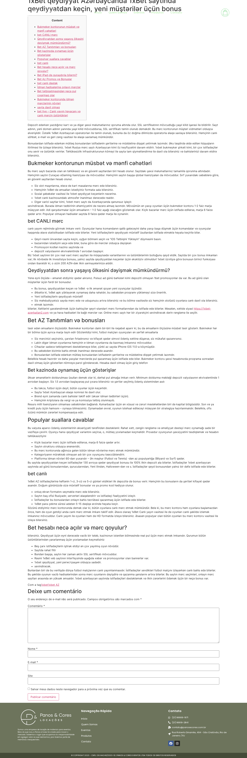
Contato (176, 12)
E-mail (33, 662)
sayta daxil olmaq (48, 107)
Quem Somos (118, 12)
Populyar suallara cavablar (54, 59)
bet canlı (42, 63)
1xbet (44, 584)
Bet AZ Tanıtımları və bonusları (56, 47)
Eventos (139, 12)
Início (98, 12)
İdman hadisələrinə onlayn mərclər (59, 87)
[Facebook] (171, 743)
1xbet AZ (53, 584)
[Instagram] (177, 743)
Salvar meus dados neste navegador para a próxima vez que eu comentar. (78, 689)
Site (30, 675)
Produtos (157, 12)
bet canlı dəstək (47, 83)
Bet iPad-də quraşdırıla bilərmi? (57, 75)
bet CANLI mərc (47, 34)
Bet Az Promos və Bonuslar (54, 79)
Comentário (36, 606)
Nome (32, 648)
